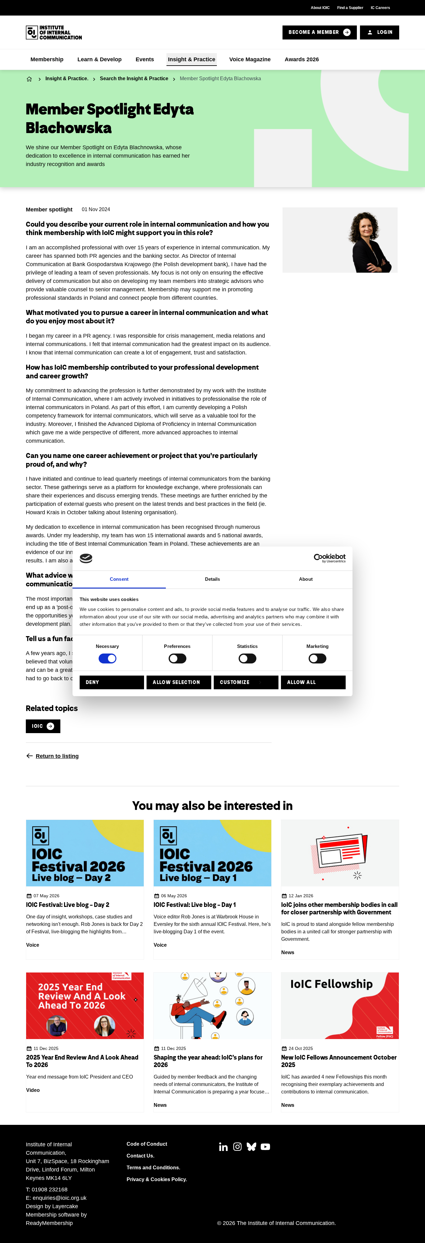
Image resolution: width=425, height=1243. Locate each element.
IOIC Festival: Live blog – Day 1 (195, 904)
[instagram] (237, 1146)
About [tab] (306, 579)
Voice (32, 945)
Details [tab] (212, 579)
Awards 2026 (302, 59)
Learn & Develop (99, 59)
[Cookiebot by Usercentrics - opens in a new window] (318, 558)
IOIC (37, 726)
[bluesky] (251, 1146)
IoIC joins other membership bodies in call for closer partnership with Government (339, 908)
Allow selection (176, 682)
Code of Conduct (147, 1144)
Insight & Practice (191, 59)
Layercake (65, 1206)
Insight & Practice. (66, 78)
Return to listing (57, 756)
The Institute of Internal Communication (30, 79)
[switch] (177, 658)
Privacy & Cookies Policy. (157, 1179)
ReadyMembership (49, 1223)
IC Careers (380, 8)
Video (33, 1090)
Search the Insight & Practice (134, 78)
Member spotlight (49, 209)
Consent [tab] (119, 579)
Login (385, 32)
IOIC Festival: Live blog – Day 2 (67, 904)
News (287, 952)
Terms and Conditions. (153, 1167)
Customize (235, 682)
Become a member (314, 32)
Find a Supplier (350, 8)
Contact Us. (140, 1155)
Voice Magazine (250, 59)
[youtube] (265, 1146)
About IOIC (320, 8)
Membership (46, 59)
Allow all (301, 682)
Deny (93, 682)
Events (145, 59)
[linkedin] (223, 1146)
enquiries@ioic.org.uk (59, 1198)
